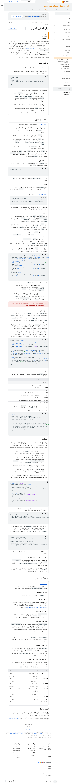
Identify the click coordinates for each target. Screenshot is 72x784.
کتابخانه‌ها (49, 754)
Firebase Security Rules (50, 6)
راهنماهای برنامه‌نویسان (47, 746)
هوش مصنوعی (55, 9)
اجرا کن (39, 9)
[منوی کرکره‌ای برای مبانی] (61, 9)
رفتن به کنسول (12, 1)
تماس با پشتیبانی (17, 746)
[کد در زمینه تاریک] (45, 76)
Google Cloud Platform (46, 773)
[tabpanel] (28, 92)
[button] (63, 22)
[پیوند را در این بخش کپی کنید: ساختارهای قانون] (32, 120)
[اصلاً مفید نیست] (9, 23)
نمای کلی (68, 9)
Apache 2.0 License (38, 733)
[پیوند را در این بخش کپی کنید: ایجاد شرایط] (38, 709)
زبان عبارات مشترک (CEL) (31, 48)
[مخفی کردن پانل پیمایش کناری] (55, 781)
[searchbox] (62, 13)
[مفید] (11, 23)
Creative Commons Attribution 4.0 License (18, 732)
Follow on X (33, 750)
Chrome (49, 768)
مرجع (32, 9)
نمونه (50, 751)
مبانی (64, 9)
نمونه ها (27, 9)
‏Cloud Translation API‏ (33, 16)
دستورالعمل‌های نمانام (16, 755)
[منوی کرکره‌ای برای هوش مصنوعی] (51, 9)
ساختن (46, 9)
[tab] (43, 67)
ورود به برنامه (4, 1)
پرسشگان (18, 757)
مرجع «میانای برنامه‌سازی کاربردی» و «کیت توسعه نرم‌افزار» (44, 749)
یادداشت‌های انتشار (16, 752)
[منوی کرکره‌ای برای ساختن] (43, 9)
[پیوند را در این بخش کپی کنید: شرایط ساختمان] (33, 578)
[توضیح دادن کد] (43, 76)
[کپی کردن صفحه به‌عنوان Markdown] (24, 28)
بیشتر (56, 1)
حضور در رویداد (33, 755)
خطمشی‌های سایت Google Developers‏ (16, 733)
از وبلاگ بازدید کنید (32, 746)
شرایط (50, 781)
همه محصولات (48, 775)
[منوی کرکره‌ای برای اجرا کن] (36, 9)
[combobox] (42, 1)
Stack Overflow (16, 748)
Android (49, 766)
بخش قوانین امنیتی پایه (14, 718)
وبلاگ (18, 1)
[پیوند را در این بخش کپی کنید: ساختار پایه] (37, 63)
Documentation (65, 6)
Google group (16, 750)
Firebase (47, 22)
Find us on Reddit (32, 748)
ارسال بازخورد (12, 28)
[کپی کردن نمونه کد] (47, 76)
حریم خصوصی (45, 781)
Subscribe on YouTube (31, 752)
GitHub (49, 756)
